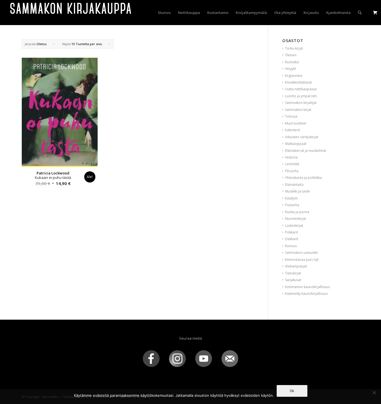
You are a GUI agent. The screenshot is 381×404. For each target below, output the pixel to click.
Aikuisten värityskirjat (301, 137)
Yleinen (290, 55)
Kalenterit (292, 130)
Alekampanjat (296, 266)
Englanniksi (293, 75)
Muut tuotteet (295, 123)
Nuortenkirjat (295, 218)
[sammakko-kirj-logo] (71, 12)
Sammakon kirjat (298, 109)
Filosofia (291, 171)
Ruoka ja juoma (297, 212)
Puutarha (292, 205)
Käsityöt (291, 198)
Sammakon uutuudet (301, 252)
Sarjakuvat (293, 280)
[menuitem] (164, 12)
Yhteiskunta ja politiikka (303, 177)
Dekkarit (291, 239)
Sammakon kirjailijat (301, 102)
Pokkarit (291, 232)
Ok (292, 391)
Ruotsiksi (292, 62)
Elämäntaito (294, 184)
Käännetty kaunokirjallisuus (306, 293)
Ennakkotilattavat (298, 82)
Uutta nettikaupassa (301, 89)
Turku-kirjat (294, 48)
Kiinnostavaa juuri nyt (302, 259)
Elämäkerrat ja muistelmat (305, 150)
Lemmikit (292, 164)
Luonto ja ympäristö (301, 96)
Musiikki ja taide (297, 191)
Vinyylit (290, 68)
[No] (374, 392)
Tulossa (291, 116)
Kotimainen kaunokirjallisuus (307, 286)
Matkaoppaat (295, 143)
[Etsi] (359, 12)
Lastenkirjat (294, 225)
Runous (291, 246)
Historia (291, 157)
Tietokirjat (293, 273)
